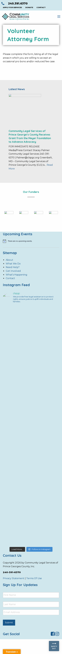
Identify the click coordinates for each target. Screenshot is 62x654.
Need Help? (12, 267)
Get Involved (13, 271)
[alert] (31, 241)
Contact (40, 7)
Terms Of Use (34, 578)
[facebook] (53, 634)
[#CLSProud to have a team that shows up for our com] (31, 427)
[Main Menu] (58, 16)
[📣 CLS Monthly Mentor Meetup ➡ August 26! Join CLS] (31, 327)
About (9, 260)
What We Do (13, 263)
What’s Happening (16, 274)
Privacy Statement (13, 578)
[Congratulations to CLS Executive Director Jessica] (31, 399)
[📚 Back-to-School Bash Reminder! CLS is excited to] (31, 364)
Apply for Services (12, 7)
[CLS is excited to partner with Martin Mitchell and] (31, 530)
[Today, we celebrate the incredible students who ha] (31, 477)
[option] (8, 215)
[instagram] (57, 634)
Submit (9, 622)
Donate (29, 7)
